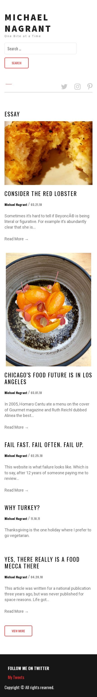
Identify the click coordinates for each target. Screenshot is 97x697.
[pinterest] (89, 87)
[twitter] (64, 87)
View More (18, 630)
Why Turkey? (22, 507)
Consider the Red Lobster (41, 193)
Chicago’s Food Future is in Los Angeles (48, 378)
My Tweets (16, 677)
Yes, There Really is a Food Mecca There (42, 562)
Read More (17, 238)
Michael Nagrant (28, 23)
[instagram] (77, 87)
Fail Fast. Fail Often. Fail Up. (44, 444)
